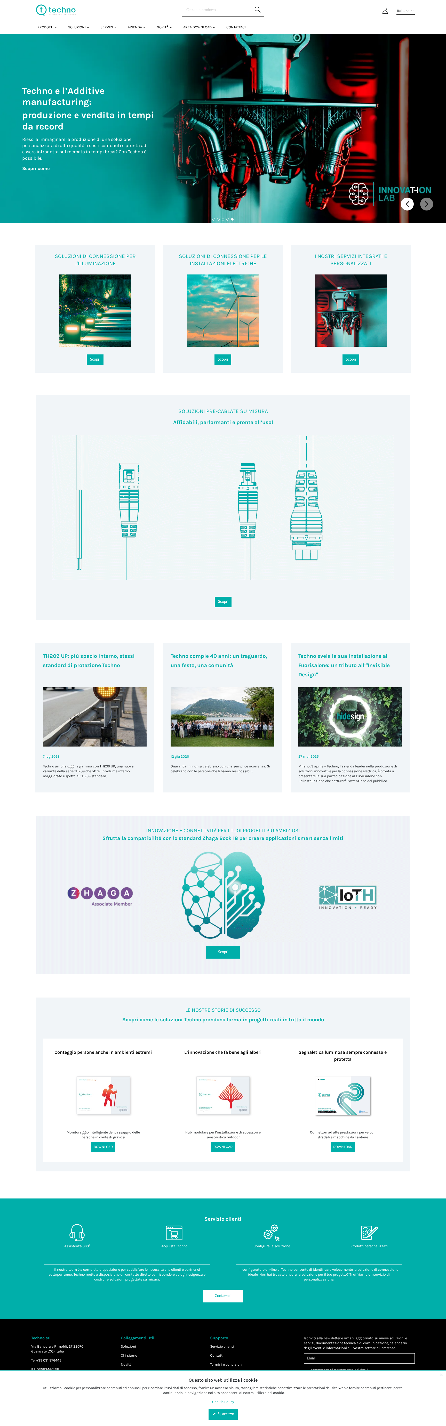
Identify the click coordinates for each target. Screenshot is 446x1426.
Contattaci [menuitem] (236, 27)
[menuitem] (46, 27)
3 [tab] (223, 219)
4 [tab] (227, 219)
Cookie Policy (223, 1402)
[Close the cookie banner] (441, 1375)
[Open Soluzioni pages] (90, 27)
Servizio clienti (222, 1346)
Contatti (217, 1355)
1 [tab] (213, 219)
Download (103, 1147)
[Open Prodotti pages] (57, 27)
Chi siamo (129, 1355)
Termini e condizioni (226, 1364)
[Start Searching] (257, 10)
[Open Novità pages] (173, 27)
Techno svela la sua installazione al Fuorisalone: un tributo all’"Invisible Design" (344, 665)
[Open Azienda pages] (146, 27)
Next (426, 204)
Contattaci (223, 1296)
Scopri (95, 359)
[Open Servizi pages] (117, 27)
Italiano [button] (403, 11)
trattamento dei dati (350, 1370)
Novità (126, 1364)
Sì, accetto (225, 1414)
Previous (407, 204)
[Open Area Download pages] (216, 27)
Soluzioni (128, 1346)
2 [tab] (218, 219)
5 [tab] (232, 219)
